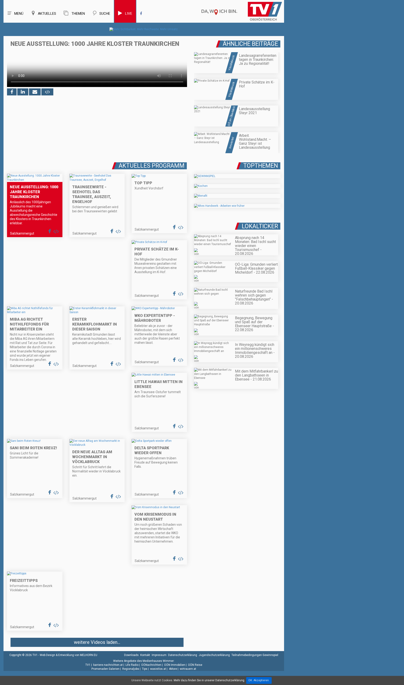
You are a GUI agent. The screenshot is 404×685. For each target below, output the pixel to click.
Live (128, 13)
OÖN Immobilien (174, 665)
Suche (104, 13)
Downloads (131, 655)
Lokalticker (260, 226)
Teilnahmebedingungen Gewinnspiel (254, 655)
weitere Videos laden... (97, 642)
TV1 (87, 665)
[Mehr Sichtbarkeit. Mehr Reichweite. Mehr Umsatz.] (143, 29)
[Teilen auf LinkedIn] (22, 91)
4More (173, 669)
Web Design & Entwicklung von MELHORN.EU (68, 655)
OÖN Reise (195, 665)
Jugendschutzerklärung (214, 655)
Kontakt (145, 655)
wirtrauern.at (188, 669)
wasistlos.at (158, 669)
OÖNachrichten (151, 665)
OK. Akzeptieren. (259, 680)
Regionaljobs (130, 669)
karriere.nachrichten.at (108, 665)
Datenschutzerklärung (182, 655)
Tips (144, 669)
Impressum (159, 655)
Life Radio (132, 665)
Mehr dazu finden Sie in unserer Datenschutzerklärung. (209, 680)
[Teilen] (35, 91)
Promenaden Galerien (105, 669)
